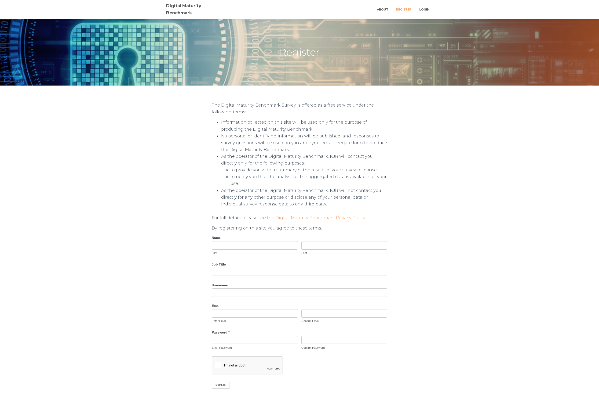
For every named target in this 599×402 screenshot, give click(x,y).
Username (220, 285)
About (382, 9)
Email (216, 306)
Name (216, 238)
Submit (221, 385)
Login (424, 9)
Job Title (219, 264)
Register (403, 9)
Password (221, 332)
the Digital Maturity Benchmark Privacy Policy (316, 217)
